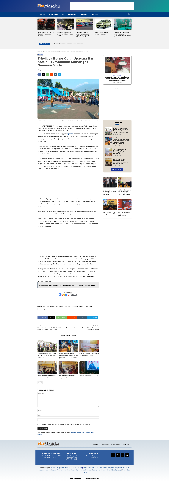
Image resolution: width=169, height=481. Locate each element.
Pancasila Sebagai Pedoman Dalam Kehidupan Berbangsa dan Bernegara (46, 377)
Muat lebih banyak (116, 169)
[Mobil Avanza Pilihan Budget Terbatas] (103, 24)
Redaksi (43, 70)
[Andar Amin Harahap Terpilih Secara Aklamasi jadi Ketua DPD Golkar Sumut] (125, 182)
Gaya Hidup (117, 75)
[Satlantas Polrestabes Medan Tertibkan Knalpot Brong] (65, 24)
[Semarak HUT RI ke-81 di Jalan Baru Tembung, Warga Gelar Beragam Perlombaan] (117, 65)
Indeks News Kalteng (89, 468)
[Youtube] (127, 455)
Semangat (81, 306)
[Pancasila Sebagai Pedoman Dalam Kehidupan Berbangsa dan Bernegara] (47, 367)
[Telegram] (59, 74)
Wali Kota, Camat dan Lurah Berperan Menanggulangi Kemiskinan (120, 151)
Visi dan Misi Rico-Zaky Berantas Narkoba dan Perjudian (124, 215)
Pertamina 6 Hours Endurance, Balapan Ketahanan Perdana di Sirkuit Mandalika (83, 35)
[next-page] (41, 382)
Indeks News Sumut (75, 468)
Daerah (45, 51)
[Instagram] (118, 455)
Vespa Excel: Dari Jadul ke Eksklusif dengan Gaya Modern (45, 34)
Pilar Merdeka (61, 470)
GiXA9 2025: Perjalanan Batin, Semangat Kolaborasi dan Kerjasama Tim (122, 35)
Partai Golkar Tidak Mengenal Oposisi (109, 213)
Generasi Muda (59, 306)
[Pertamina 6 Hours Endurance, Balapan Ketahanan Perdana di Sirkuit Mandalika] (84, 24)
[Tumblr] (55, 74)
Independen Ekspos (103, 468)
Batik (44, 306)
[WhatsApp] (47, 74)
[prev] (126, 44)
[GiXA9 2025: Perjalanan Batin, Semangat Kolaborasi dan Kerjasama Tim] (123, 24)
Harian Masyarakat (72, 470)
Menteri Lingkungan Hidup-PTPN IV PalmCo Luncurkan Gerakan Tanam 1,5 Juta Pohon (80, 44)
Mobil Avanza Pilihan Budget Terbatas (101, 33)
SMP (91, 306)
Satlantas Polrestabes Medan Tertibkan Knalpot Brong (65, 34)
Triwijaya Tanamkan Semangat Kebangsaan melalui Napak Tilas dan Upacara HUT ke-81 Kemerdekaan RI (121, 140)
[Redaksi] (38, 70)
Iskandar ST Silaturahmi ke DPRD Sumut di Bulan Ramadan (109, 192)
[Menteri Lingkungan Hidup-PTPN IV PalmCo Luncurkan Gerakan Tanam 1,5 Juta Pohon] (47, 346)
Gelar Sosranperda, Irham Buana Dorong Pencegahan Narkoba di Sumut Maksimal (67, 377)
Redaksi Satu (55, 468)
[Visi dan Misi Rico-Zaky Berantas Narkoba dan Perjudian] (125, 204)
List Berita (121, 468)
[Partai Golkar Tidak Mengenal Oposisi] (110, 204)
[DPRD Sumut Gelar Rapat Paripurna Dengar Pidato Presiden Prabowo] (89, 367)
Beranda (39, 51)
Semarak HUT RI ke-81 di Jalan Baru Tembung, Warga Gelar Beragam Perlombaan (117, 78)
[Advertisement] (102, 6)
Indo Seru (114, 468)
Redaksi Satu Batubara (114, 470)
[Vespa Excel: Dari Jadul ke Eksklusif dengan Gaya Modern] (46, 24)
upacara (70, 134)
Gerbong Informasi (85, 470)
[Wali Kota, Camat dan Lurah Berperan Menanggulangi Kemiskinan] (89, 346)
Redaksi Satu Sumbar (99, 470)
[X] (43, 74)
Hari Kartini (67, 306)
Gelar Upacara (50, 306)
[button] (129, 14)
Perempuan (75, 306)
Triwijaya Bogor (42, 309)
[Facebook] (39, 74)
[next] (129, 44)
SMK (87, 306)
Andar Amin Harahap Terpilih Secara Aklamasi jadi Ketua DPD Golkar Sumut (125, 192)
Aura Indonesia (51, 470)
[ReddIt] (51, 74)
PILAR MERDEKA (48, 126)
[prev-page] (38, 382)
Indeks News (64, 468)
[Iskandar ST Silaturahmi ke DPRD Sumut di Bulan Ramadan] (110, 182)
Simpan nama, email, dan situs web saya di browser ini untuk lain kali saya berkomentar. (65, 424)
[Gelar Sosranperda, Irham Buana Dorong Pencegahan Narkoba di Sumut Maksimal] (68, 367)
